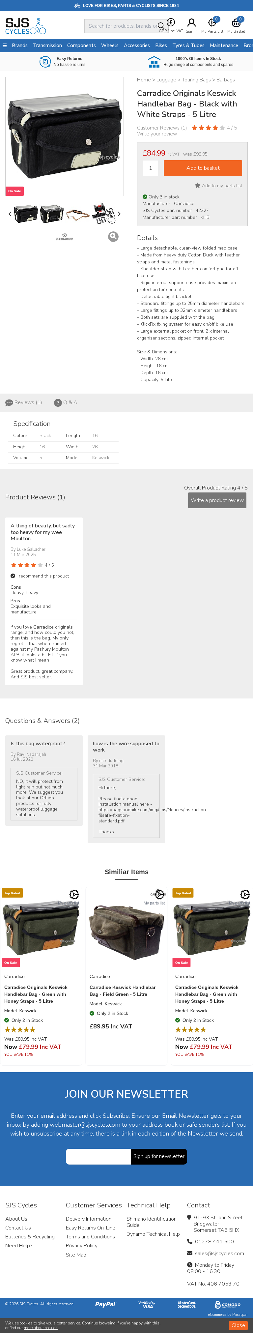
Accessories (137, 45)
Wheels (110, 45)
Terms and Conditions (90, 1236)
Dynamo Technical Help (153, 1234)
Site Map (76, 1255)
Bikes (161, 45)
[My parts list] (74, 895)
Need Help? (18, 1245)
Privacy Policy (82, 1245)
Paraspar (240, 1314)
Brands (20, 45)
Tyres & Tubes (188, 45)
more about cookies (41, 1327)
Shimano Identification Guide (151, 1222)
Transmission (47, 45)
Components (81, 45)
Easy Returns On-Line (90, 1227)
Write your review (157, 134)
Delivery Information (88, 1219)
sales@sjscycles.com (219, 1253)
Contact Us (18, 1227)
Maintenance (224, 45)
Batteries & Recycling (30, 1236)
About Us (16, 1219)
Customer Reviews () (162, 128)
